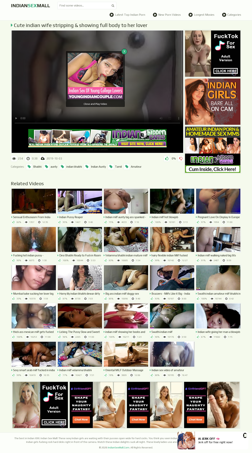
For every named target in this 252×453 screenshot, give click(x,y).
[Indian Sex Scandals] (212, 150)
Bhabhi (37, 166)
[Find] (113, 5)
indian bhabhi (74, 166)
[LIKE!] (167, 158)
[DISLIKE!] (181, 158)
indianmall (30, 5)
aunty (54, 166)
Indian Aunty (98, 166)
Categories (234, 14)
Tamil (118, 166)
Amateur (136, 166)
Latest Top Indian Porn (130, 14)
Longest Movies (204, 14)
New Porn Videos (169, 14)
